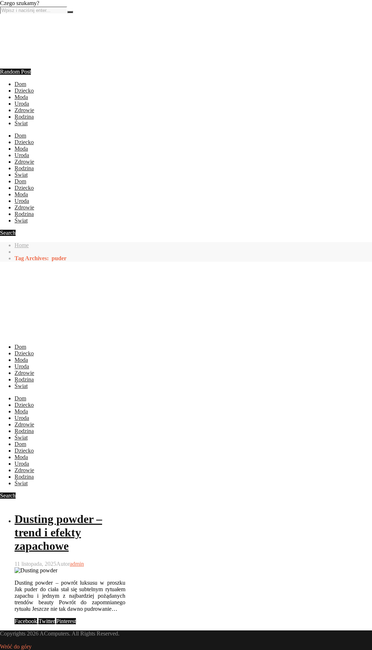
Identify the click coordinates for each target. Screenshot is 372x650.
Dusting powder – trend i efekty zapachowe (58, 532)
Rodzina (24, 117)
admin (77, 564)
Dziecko (24, 90)
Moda (21, 97)
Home (22, 245)
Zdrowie (24, 110)
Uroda (22, 104)
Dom (20, 84)
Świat (21, 123)
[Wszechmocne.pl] (27, 77)
